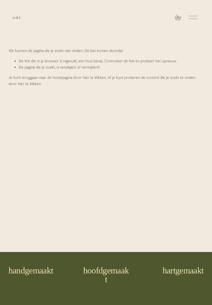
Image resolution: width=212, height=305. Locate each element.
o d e (16, 17)
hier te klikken (94, 77)
